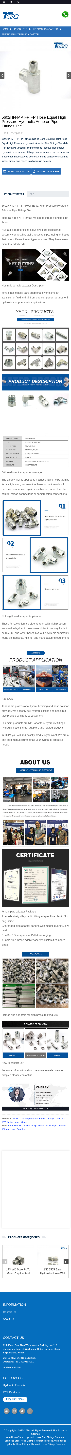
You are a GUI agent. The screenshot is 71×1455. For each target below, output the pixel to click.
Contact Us (9, 1312)
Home (5, 29)
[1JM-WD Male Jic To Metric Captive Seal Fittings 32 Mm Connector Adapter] (18, 1255)
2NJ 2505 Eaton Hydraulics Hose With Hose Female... (53, 1272)
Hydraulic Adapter (45, 29)
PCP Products (11, 1392)
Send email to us (18, 171)
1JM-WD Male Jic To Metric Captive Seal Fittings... (18, 1272)
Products (20, 29)
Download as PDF (48, 171)
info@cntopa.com (12, 1367)
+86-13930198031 (24, 1361)
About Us (8, 1319)
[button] (69, 75)
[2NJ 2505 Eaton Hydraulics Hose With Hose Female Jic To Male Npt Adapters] (52, 1255)
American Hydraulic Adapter (20, 34)
